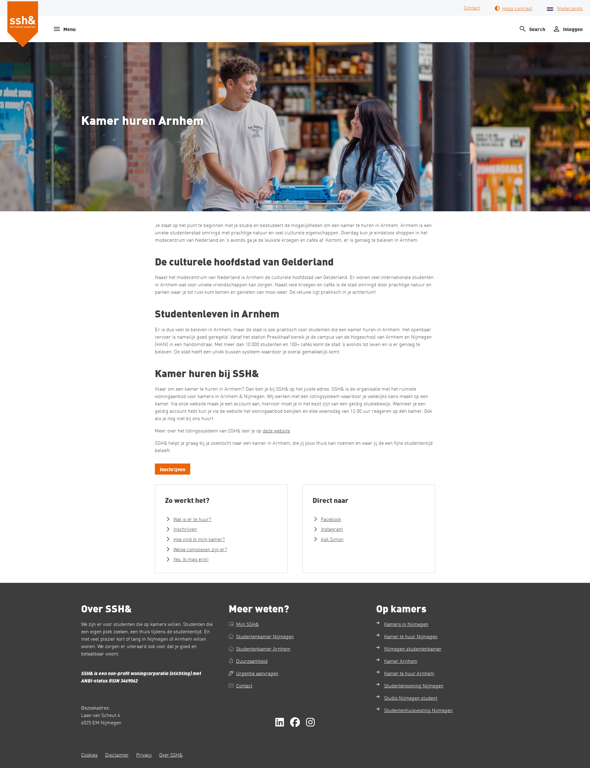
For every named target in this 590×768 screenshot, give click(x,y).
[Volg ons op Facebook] (295, 722)
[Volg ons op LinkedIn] (279, 722)
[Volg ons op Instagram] (310, 722)
